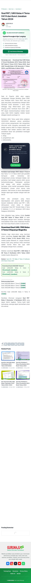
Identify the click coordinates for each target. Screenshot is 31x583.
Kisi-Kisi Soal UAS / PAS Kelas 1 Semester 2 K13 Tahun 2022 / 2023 (8, 383)
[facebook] (5, 344)
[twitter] (9, 344)
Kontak (19, 573)
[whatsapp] (12, 344)
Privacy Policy (24, 571)
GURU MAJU (11, 580)
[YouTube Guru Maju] (19, 563)
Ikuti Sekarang (15, 165)
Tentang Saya (7, 571)
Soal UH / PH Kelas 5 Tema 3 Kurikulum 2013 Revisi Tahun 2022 (22, 364)
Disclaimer (15, 571)
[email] (22, 344)
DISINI (23, 283)
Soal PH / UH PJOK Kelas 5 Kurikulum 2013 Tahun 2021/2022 (8, 364)
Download (6, 270)
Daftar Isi (12, 573)
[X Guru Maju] (15, 563)
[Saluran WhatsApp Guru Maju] (23, 563)
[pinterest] (19, 344)
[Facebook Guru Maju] (7, 563)
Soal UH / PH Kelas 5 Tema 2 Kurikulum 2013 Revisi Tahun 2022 (22, 383)
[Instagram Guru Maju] (11, 563)
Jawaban (14, 270)
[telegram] (15, 344)
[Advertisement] (15, 325)
